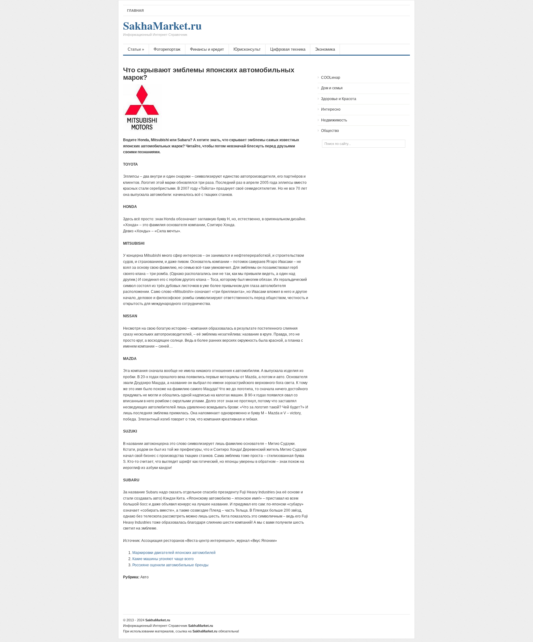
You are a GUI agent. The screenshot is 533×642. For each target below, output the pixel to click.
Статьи (136, 49)
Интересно (331, 109)
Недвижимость (334, 120)
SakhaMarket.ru (162, 28)
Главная (135, 10)
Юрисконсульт (247, 49)
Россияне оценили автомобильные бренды (170, 565)
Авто (144, 577)
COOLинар (330, 77)
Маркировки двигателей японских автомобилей (174, 553)
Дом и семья (332, 88)
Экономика (325, 49)
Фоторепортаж (167, 49)
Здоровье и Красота (338, 99)
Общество (330, 131)
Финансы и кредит (207, 49)
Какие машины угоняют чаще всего (163, 559)
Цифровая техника (287, 49)
